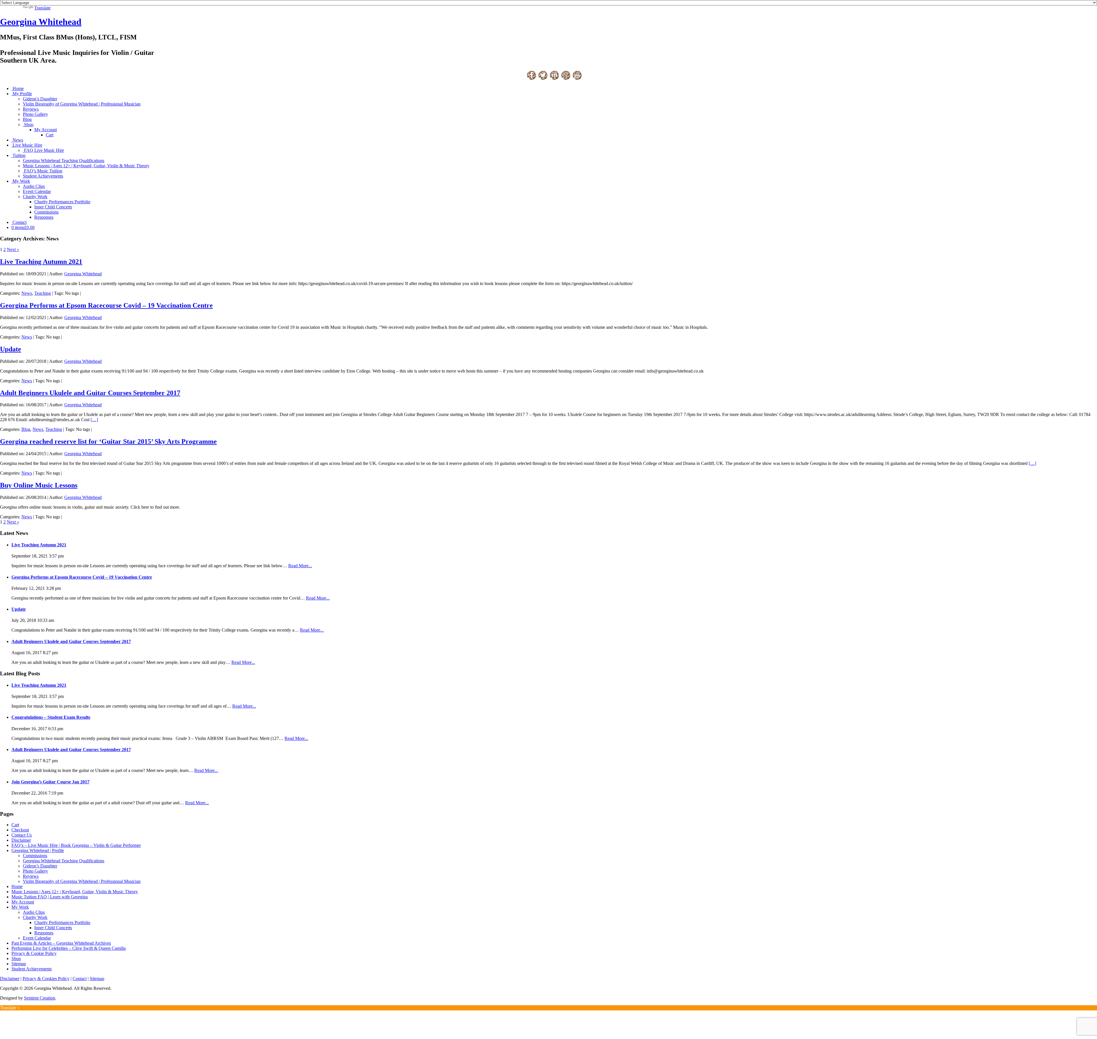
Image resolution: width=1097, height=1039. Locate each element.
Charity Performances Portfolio (62, 201)
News (18, 140)
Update (10, 349)
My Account (45, 129)
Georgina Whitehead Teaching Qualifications (63, 160)
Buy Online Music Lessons (38, 485)
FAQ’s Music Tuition (43, 170)
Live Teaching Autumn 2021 (41, 261)
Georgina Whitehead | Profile (37, 850)
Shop (28, 124)
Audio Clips (34, 186)
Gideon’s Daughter (40, 98)
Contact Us (21, 835)
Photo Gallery (35, 114)
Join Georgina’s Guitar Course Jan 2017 (50, 781)
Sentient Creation (39, 998)
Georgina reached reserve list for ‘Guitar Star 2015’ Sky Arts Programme (108, 441)
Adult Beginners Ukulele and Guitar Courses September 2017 (90, 393)
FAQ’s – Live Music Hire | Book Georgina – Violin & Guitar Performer (76, 845)
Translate (42, 7)
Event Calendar (37, 191)
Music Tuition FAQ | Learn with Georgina (49, 896)
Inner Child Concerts (53, 206)
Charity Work (35, 196)
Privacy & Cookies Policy (46, 978)
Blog (27, 119)
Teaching (42, 293)
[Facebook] (531, 78)
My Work (21, 181)
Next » (13, 249)
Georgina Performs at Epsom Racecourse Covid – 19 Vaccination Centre (106, 305)
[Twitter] (543, 78)
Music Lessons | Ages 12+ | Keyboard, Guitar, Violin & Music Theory (86, 165)
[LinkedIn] (554, 78)
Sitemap (18, 963)
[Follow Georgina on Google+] (565, 78)
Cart (49, 134)
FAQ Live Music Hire (44, 150)
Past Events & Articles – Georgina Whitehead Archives (61, 943)
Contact (20, 222)
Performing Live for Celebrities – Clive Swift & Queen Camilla (68, 948)
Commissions (46, 212)
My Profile (22, 93)
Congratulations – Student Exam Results (50, 717)
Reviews (31, 109)
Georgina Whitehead (40, 22)
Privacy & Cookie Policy (34, 953)
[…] (94, 419)
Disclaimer (21, 840)
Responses (43, 217)
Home (18, 88)
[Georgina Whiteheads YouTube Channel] (577, 78)
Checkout (20, 829)
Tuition (19, 155)
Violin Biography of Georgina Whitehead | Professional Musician (82, 103)
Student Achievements (43, 176)
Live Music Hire (27, 145)
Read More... (300, 565)
